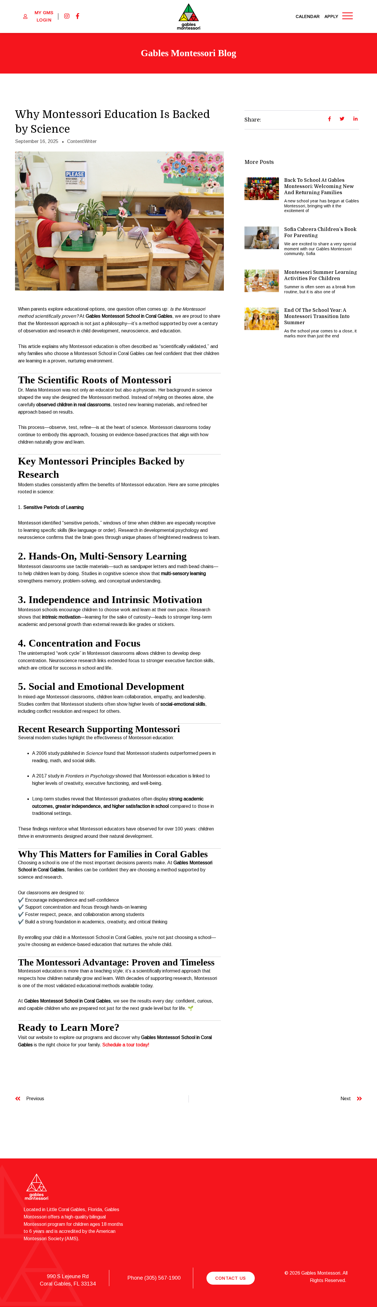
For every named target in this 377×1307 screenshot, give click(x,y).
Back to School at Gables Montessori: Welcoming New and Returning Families (319, 186)
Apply (331, 16)
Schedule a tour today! (125, 1044)
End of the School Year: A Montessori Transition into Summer (317, 316)
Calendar (308, 16)
